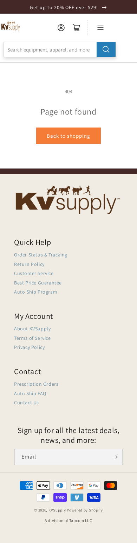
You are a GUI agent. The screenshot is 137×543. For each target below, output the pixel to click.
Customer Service (34, 273)
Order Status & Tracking (40, 255)
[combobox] (60, 49)
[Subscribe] (115, 457)
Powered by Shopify (85, 510)
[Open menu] (100, 27)
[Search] (106, 49)
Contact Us (26, 402)
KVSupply (57, 510)
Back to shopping (68, 135)
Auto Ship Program (35, 292)
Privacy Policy (29, 347)
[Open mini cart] (76, 27)
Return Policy (29, 264)
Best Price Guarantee (38, 283)
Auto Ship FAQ (30, 393)
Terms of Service (32, 338)
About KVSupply (32, 328)
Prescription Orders (36, 384)
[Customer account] (61, 27)
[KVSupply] (11, 26)
